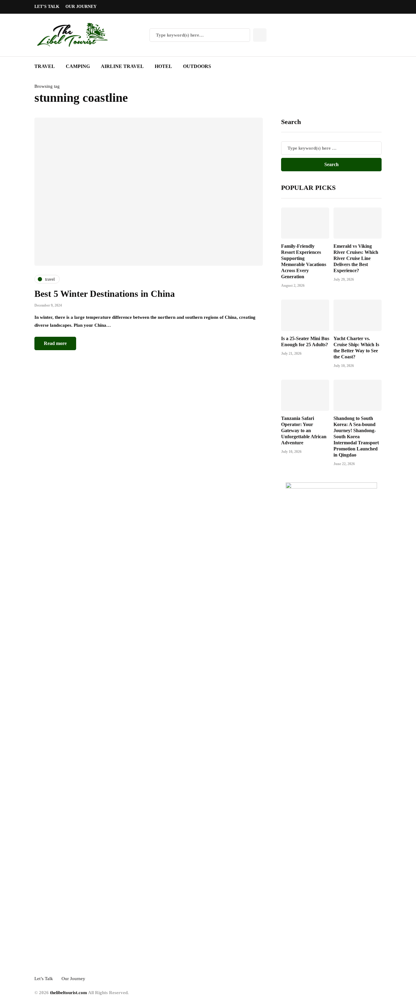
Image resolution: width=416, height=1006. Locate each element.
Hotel (163, 66)
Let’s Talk (46, 6)
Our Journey (81, 6)
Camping (78, 66)
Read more (55, 343)
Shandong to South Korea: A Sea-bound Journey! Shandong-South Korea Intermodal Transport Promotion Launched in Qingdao (356, 436)
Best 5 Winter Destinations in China (104, 294)
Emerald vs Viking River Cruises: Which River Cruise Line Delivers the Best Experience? (355, 258)
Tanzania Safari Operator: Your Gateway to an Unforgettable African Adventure (303, 430)
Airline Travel (122, 66)
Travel (44, 66)
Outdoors (197, 66)
